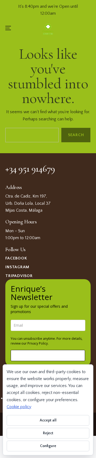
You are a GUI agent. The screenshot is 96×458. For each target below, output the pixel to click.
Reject (48, 433)
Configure (48, 446)
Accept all (48, 420)
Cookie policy (19, 406)
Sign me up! (48, 355)
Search (76, 135)
